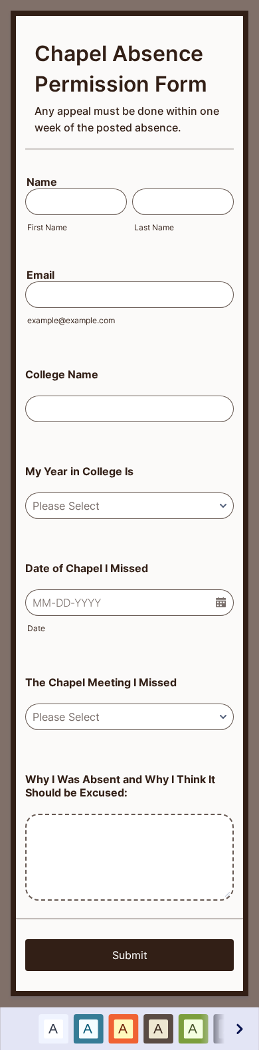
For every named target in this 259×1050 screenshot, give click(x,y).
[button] (220, 602)
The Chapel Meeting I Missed (101, 682)
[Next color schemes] (238, 1028)
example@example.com (71, 320)
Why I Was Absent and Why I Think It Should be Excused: (120, 786)
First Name (47, 227)
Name (42, 181)
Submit (129, 955)
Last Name (154, 227)
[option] (53, 1028)
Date (36, 628)
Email (40, 274)
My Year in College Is (79, 471)
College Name (61, 374)
